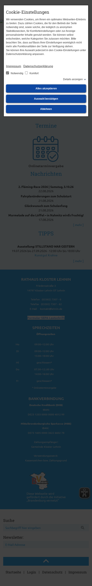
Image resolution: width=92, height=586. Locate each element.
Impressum (13, 66)
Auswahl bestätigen (46, 98)
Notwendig (17, 73)
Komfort (34, 73)
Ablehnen (46, 109)
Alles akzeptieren (46, 88)
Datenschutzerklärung (38, 66)
